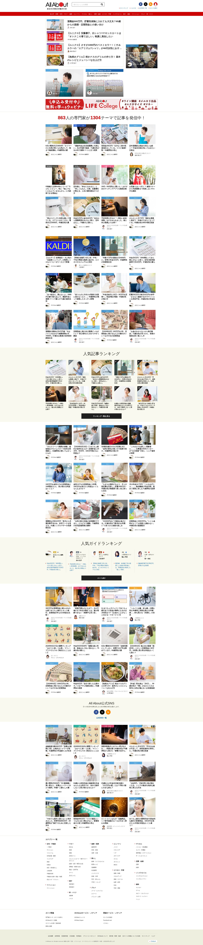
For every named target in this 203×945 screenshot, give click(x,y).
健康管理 (94, 847)
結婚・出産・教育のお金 (76, 863)
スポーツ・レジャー (141, 896)
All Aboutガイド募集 (51, 920)
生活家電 (94, 870)
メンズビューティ (141, 879)
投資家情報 (65, 936)
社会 (115, 885)
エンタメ (138, 887)
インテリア (50, 859)
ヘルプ (153, 936)
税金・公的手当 (73, 869)
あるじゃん (72, 875)
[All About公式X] (145, 4)
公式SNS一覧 (143, 8)
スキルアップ (117, 876)
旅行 (124, 14)
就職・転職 (117, 873)
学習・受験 (117, 888)
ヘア (115, 853)
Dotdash (153, 941)
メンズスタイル (117, 14)
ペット (138, 899)
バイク (71, 898)
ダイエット (117, 862)
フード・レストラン (97, 890)
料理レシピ (94, 864)
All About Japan (78, 920)
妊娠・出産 (94, 876)
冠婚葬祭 (94, 867)
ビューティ (77, 14)
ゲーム (138, 890)
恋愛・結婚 (97, 14)
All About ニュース (79, 917)
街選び (49, 864)
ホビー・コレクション (142, 893)
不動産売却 (50, 873)
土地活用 (49, 870)
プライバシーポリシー (89, 936)
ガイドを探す (153, 8)
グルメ (143, 14)
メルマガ (133, 8)
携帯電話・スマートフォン (143, 853)
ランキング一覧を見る (101, 416)
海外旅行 (71, 884)
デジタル (84, 14)
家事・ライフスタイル (97, 861)
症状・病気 (94, 850)
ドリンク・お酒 (95, 896)
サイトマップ (124, 8)
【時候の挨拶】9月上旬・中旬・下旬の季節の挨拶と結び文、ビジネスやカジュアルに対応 (101, 566)
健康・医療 (95, 844)
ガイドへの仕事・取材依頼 (53, 923)
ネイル (116, 859)
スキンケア (117, 850)
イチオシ (105, 923)
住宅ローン (72, 856)
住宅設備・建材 (51, 856)
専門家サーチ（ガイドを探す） (54, 917)
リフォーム (50, 853)
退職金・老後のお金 (75, 866)
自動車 (71, 895)
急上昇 (52, 14)
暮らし (90, 14)
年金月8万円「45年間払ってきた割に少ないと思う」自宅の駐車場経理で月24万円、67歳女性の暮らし (55, 566)
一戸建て (49, 847)
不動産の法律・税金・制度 (54, 876)
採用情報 (57, 936)
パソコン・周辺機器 (141, 847)
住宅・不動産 (51, 844)
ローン (71, 872)
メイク (116, 847)
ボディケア (117, 856)
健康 (71, 14)
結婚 (137, 867)
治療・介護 (94, 853)
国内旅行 (71, 887)
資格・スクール (118, 879)
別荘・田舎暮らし (52, 867)
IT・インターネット (141, 856)
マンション (50, 850)
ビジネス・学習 (106, 14)
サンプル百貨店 (107, 917)
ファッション (135, 14)
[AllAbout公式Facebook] (141, 4)
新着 (57, 14)
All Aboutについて (102, 936)
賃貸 (48, 862)
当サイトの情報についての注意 (131, 936)
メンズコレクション (141, 876)
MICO (115, 864)
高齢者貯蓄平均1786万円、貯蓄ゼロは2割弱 (146, 564)
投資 (70, 850)
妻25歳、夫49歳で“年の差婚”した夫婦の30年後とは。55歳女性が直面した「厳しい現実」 (123, 566)
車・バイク (150, 14)
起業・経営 (117, 882)
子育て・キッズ (95, 882)
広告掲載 (72, 936)
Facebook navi (107, 920)
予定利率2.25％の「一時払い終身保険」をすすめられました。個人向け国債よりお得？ (78, 567)
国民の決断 (49, 926)
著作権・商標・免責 (115, 936)
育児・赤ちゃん (95, 879)
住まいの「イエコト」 (53, 879)
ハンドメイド (95, 873)
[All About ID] (155, 4)
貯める (71, 847)
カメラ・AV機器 (140, 850)
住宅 (61, 14)
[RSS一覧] (150, 4)
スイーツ (94, 893)
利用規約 (78, 936)
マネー (66, 14)
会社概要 (50, 936)
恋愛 (137, 864)
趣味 (129, 14)
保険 (70, 853)
